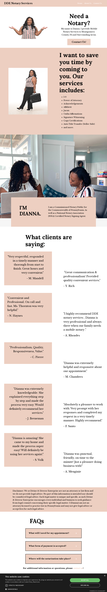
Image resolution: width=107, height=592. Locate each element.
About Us (87, 3)
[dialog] (53, 582)
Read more (36, 582)
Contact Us (97, 3)
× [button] (104, 576)
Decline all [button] (85, 585)
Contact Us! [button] (79, 42)
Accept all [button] (85, 580)
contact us (78, 568)
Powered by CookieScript (97, 591)
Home (79, 3)
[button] (36, 589)
